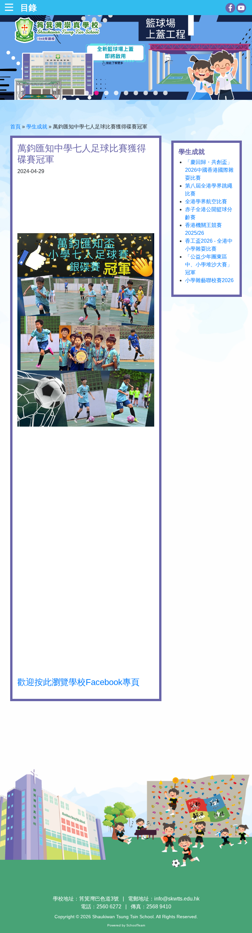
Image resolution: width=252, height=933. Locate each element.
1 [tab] (86, 93)
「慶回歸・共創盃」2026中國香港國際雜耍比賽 (209, 170)
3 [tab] (106, 93)
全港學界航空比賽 (206, 201)
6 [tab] (136, 93)
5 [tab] (126, 93)
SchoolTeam (135, 925)
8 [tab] (155, 93)
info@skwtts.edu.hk (177, 898)
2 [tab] (96, 93)
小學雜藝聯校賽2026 (209, 280)
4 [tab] (116, 93)
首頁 (15, 126)
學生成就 (36, 126)
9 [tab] (165, 93)
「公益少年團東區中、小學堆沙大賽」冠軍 (208, 264)
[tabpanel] (126, 57)
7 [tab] (145, 93)
